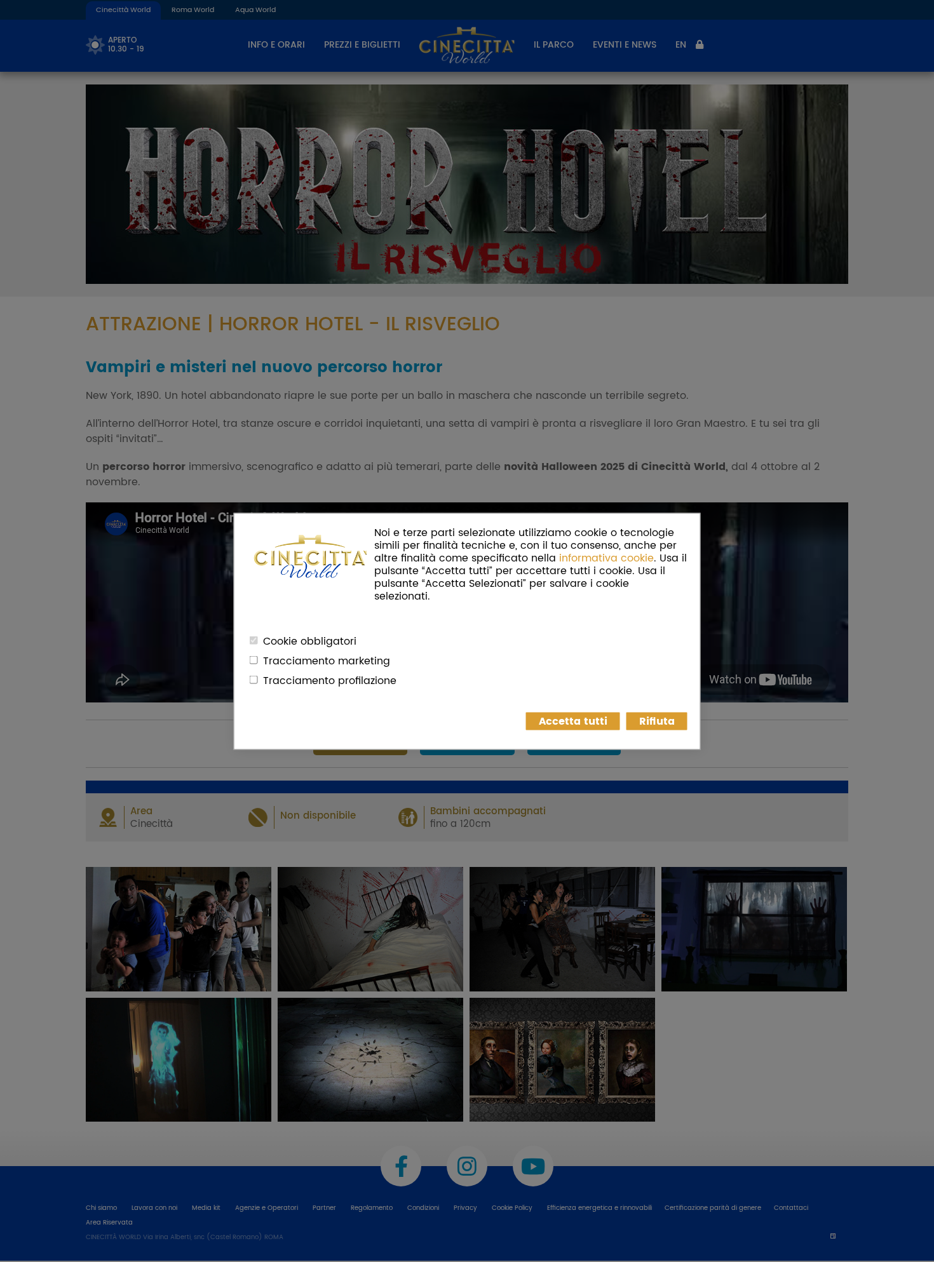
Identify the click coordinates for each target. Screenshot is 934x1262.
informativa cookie (606, 557)
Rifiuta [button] (657, 721)
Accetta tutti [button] (573, 721)
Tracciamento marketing (326, 660)
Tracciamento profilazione (329, 680)
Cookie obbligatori (309, 641)
